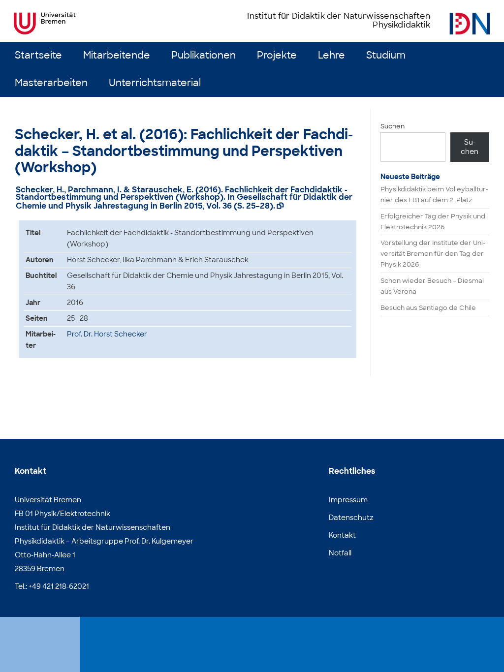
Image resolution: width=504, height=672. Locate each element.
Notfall (340, 553)
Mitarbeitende (116, 55)
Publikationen (203, 55)
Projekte (277, 55)
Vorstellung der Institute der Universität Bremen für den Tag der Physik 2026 (432, 254)
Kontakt (342, 535)
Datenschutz (351, 517)
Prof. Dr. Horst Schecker (107, 334)
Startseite (38, 55)
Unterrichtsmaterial (155, 83)
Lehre (331, 55)
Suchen (392, 126)
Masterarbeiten (51, 83)
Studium (386, 55)
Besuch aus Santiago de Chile (428, 308)
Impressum (348, 499)
